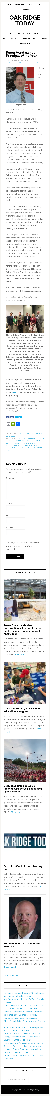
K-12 (40, 434)
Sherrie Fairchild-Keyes (20, 445)
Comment (11, 478)
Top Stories (10, 436)
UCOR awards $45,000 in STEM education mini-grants (22, 710)
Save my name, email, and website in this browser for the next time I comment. (22, 546)
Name (9, 503)
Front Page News (31, 434)
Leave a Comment (34, 63)
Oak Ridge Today (25, 20)
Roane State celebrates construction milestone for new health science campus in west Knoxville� (22, 629)
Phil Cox (14, 443)
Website (9, 528)
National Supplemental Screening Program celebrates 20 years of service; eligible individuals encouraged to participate (23, 1015)
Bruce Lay (34, 438)
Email (9, 515)
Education (20, 434)
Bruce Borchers (23, 438)
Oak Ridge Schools (29, 441)
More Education (11, 976)
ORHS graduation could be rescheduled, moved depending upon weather (23, 788)
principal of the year (26, 443)
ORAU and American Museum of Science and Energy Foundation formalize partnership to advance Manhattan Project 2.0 (24, 1036)
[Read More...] (21, 654)
